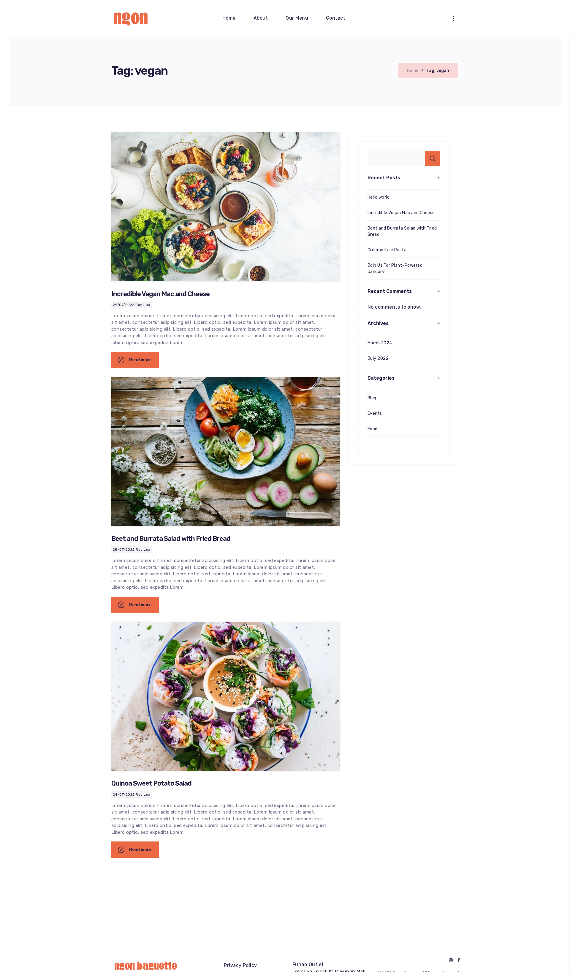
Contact (335, 18)
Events (375, 413)
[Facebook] (458, 960)
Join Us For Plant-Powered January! (395, 268)
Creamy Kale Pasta (387, 249)
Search (432, 158)
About (261, 18)
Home (229, 18)
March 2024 (380, 343)
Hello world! (379, 197)
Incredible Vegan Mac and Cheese (160, 294)
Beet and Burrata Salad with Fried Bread (170, 539)
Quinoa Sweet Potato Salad (151, 783)
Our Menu (297, 18)
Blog (372, 398)
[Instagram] (451, 960)
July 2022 (378, 358)
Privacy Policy (240, 965)
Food (373, 428)
